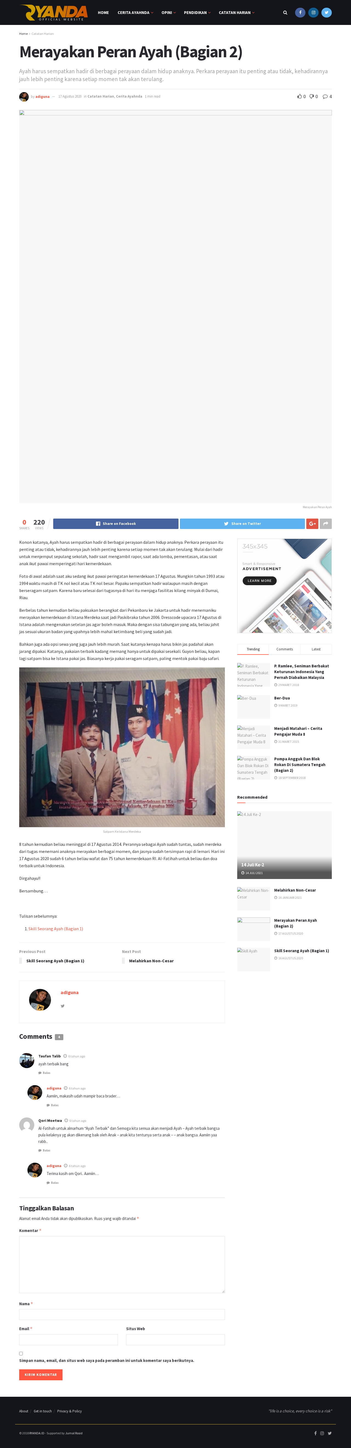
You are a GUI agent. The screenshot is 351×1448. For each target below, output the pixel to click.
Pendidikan (195, 12)
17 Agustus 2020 (69, 96)
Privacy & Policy (69, 1411)
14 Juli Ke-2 (252, 865)
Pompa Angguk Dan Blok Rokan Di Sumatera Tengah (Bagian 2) (299, 764)
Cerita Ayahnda (129, 96)
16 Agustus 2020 (290, 958)
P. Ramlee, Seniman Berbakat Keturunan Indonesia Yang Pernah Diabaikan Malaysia (301, 671)
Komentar (30, 1230)
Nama (26, 1303)
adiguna (42, 96)
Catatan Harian (235, 12)
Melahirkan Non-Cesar (295, 890)
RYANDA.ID (36, 1433)
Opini (167, 12)
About (23, 1411)
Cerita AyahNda (133, 12)
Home (103, 12)
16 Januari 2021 (290, 897)
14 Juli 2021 (254, 873)
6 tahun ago (76, 1056)
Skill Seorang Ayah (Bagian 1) (56, 928)
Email (26, 1328)
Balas (46, 1073)
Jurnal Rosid (74, 1433)
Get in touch (43, 1411)
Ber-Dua (282, 698)
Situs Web (135, 1328)
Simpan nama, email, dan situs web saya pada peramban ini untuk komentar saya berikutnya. (106, 1360)
